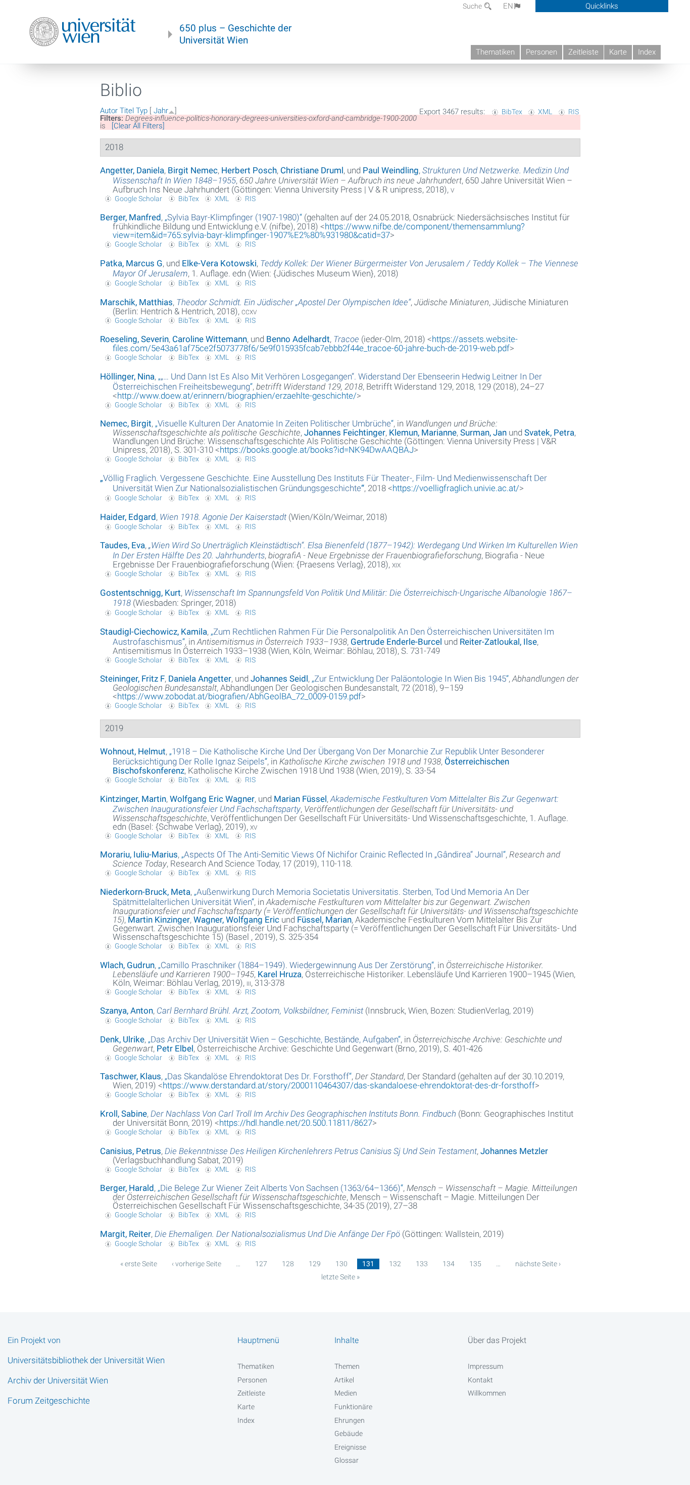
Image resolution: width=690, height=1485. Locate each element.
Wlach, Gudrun (127, 965)
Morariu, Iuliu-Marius (139, 854)
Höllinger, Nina (127, 376)
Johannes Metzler (514, 1151)
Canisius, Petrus (130, 1151)
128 (288, 1264)
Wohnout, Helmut (133, 751)
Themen (347, 1366)
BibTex (512, 112)
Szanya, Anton (126, 1010)
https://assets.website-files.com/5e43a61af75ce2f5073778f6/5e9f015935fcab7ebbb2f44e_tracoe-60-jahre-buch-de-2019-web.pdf (315, 343)
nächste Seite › (538, 1264)
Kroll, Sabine (123, 1114)
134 (448, 1264)
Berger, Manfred (130, 217)
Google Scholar (138, 199)
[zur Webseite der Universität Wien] (82, 31)
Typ (141, 110)
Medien (345, 1393)
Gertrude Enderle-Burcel (396, 642)
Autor (109, 110)
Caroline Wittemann (209, 339)
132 (395, 1264)
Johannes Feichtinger (344, 432)
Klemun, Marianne (423, 432)
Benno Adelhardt (298, 339)
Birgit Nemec (193, 170)
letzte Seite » (340, 1277)
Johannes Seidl (279, 679)
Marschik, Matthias (136, 302)
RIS (573, 112)
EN (508, 6)
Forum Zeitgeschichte (49, 1401)
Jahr (161, 110)
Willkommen (487, 1393)
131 (368, 1264)
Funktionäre (353, 1407)
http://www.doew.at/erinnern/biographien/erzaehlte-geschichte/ (237, 396)
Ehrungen (349, 1420)
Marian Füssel (300, 799)
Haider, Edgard (128, 517)
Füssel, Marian (324, 920)
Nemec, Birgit (126, 423)
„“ (233, 217)
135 (475, 1264)
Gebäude (348, 1433)
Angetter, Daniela (132, 170)
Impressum (485, 1366)
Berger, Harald (127, 1188)
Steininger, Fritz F (132, 679)
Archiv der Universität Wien (58, 1380)
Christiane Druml (311, 170)
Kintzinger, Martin (133, 799)
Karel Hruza (280, 974)
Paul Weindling (391, 170)
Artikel (344, 1380)
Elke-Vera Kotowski (219, 263)
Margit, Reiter (125, 1234)
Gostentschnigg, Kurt (140, 593)
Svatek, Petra (549, 432)
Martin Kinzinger (159, 920)
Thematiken (495, 52)
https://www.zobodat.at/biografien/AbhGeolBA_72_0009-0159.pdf (239, 696)
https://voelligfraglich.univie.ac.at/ (455, 488)
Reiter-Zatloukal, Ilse (498, 642)
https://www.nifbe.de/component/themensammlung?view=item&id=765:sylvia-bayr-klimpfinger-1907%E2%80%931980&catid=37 (319, 230)
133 (422, 1264)
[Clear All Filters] (138, 125)
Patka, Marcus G (131, 263)
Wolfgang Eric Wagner (212, 799)
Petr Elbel (175, 1048)
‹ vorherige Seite (196, 1264)
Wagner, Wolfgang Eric (236, 920)
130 (341, 1264)
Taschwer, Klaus (130, 1076)
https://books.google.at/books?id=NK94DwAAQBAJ (317, 450)
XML (545, 112)
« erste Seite (138, 1264)
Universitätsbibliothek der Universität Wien (86, 1360)
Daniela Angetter (199, 679)
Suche (473, 6)
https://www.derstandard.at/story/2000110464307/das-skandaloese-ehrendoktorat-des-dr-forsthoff (349, 1085)
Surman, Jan (483, 432)
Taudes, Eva (122, 545)
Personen (541, 52)
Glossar (346, 1460)
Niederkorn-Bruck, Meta (145, 892)
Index (647, 52)
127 (261, 1264)
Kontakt (480, 1380)
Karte (618, 52)
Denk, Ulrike (122, 1039)
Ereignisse (350, 1447)
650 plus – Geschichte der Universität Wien (235, 34)
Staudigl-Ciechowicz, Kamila (153, 632)
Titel (127, 110)
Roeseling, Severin (134, 339)
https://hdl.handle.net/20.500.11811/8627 (295, 1123)
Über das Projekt (497, 1340)
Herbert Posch (249, 170)
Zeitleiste (583, 52)
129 (315, 1264)
